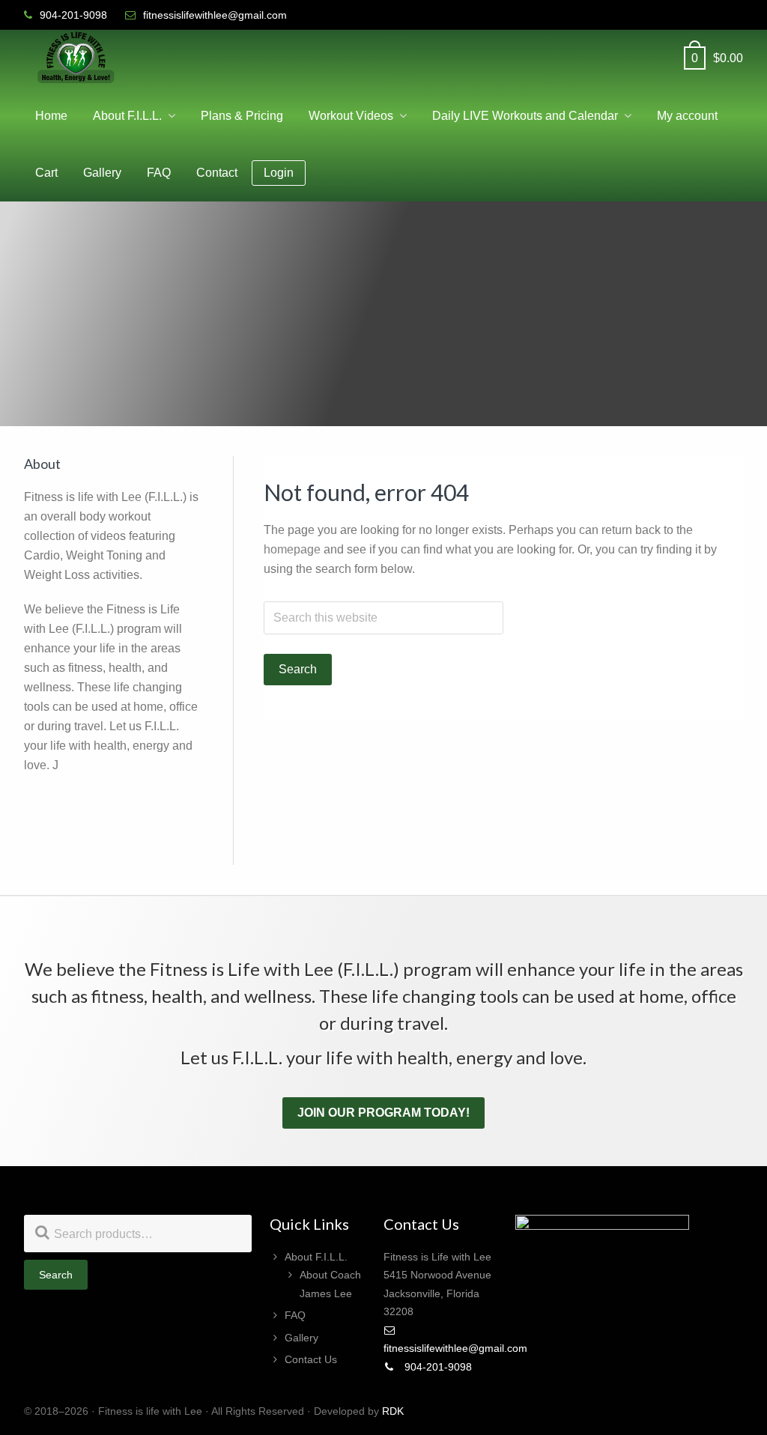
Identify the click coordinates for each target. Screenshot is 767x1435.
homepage (292, 549)
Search (56, 1275)
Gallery (301, 1338)
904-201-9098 (436, 1367)
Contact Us (311, 1359)
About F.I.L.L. (316, 1257)
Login (279, 172)
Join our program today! (383, 1112)
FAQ (295, 1315)
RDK (393, 1411)
